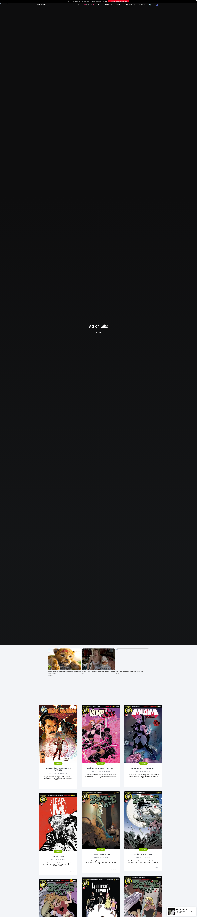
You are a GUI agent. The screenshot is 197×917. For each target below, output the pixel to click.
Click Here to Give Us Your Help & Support (118, 1)
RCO (99, 4)
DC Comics (107, 4)
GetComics (41, 4)
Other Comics (129, 4)
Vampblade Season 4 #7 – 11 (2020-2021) (100, 768)
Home (78, 4)
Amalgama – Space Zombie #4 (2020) (143, 768)
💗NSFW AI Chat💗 (89, 4)
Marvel (118, 4)
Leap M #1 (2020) (58, 856)
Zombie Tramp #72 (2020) (101, 854)
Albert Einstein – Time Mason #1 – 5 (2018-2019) (58, 769)
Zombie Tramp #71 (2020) (143, 854)
